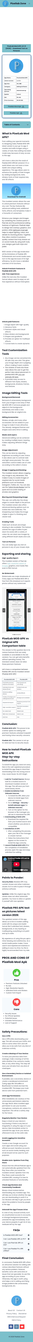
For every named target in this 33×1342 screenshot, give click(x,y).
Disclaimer (23, 1314)
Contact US (20, 1310)
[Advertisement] (16, 24)
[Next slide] (29, 610)
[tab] (14, 634)
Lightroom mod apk (20, 230)
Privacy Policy (11, 1314)
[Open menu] (29, 3)
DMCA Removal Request (16, 1317)
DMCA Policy (16, 1320)
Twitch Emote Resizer (16, 487)
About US (11, 1310)
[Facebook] (11, 1326)
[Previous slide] (3, 610)
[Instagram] (16, 1326)
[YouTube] (22, 1326)
